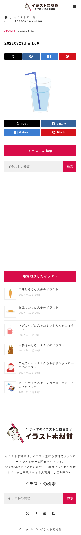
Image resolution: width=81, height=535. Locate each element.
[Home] (5, 17)
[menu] (74, 6)
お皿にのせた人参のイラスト (39, 307)
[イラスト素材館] (40, 6)
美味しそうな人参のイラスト (39, 289)
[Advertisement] (40, 221)
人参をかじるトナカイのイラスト (42, 345)
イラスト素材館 (51, 529)
